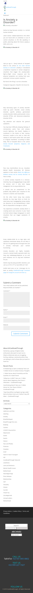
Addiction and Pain (9, 411)
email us (23, 272)
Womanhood (7, 501)
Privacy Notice (7, 511)
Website (5, 325)
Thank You (6, 493)
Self (4, 482)
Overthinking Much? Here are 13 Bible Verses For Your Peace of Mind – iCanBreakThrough (14, 387)
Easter (5, 435)
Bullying (5, 425)
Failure (5, 441)
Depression (6, 433)
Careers (5, 427)
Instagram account (13, 272)
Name (5, 310)
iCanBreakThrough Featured (11, 460)
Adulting (5, 414)
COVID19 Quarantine (9, 430)
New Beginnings (8, 473)
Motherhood (7, 471)
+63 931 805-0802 (20, 558)
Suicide (5, 490)
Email (5, 317)
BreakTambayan (8, 419)
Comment (6, 291)
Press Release (7, 476)
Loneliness (6, 463)
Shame (5, 487)
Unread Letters (7, 498)
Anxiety (5, 416)
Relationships (7, 479)
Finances (6, 446)
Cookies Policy (17, 511)
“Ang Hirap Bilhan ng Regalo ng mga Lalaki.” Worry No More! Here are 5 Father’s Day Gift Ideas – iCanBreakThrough (16, 394)
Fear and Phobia (8, 444)
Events (5, 438)
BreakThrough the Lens (10, 422)
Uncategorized (7, 495)
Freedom (6, 449)
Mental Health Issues (9, 468)
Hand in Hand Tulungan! (10, 454)
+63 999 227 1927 (16, 565)
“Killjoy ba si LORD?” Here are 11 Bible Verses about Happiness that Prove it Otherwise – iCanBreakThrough (14, 380)
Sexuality (6, 484)
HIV (4, 457)
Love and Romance (8, 465)
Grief (4, 452)
